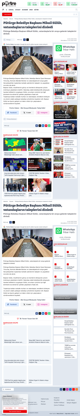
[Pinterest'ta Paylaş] (46, 125)
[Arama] (76, 9)
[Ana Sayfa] (6, 9)
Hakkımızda (45, 399)
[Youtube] (73, 389)
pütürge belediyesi (8, 40)
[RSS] (76, 389)
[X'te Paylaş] (27, 39)
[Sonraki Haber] (76, 14)
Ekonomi (25, 10)
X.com (28, 112)
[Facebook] (61, 389)
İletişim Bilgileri (72, 403)
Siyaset (17, 10)
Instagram (44, 112)
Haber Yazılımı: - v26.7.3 (64, 413)
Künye (43, 401)
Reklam (43, 404)
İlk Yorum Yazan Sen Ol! (29, 131)
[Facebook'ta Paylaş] (24, 39)
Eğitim (36, 10)
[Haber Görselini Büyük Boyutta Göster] (27, 60)
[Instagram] (67, 389)
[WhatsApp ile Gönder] (49, 125)
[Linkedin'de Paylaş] (43, 125)
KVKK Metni (71, 400)
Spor (31, 10)
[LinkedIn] (70, 389)
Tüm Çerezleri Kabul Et (15, 411)
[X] (64, 389)
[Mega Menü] (3, 9)
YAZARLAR (8, 389)
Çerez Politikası (59, 405)
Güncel (11, 10)
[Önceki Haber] (74, 14)
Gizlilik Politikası (59, 402)
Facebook (13, 112)
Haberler (5, 18)
